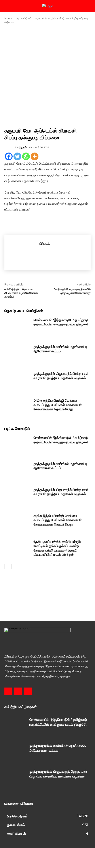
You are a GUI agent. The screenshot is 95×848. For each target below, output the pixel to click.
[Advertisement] (47, 75)
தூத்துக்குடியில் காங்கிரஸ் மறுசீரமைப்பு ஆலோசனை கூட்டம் (60, 349)
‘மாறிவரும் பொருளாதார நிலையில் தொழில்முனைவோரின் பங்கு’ (72, 290)
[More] (34, 156)
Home (8, 18)
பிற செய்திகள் (23, 18)
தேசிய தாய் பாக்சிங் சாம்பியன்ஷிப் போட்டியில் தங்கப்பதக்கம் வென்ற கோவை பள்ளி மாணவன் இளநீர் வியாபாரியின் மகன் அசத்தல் (57, 548)
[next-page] (14, 566)
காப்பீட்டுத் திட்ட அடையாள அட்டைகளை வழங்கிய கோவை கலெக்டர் (21, 292)
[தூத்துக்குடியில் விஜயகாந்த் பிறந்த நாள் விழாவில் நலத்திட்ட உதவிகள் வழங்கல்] (17, 380)
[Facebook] (9, 156)
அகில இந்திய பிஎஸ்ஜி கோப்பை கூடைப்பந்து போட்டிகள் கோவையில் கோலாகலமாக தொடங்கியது (58, 404)
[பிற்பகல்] (9, 147)
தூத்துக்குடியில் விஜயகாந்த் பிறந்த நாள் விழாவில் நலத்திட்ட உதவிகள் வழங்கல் (61, 375)
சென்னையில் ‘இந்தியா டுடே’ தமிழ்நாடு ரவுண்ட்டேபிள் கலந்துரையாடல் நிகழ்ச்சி (61, 322)
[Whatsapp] (26, 156)
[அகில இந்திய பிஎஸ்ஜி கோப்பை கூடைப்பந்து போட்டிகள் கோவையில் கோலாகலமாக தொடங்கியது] (17, 407)
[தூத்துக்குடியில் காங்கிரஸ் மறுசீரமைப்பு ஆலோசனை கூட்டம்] (17, 354)
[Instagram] (18, 691)
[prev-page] (7, 566)
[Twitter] (17, 156)
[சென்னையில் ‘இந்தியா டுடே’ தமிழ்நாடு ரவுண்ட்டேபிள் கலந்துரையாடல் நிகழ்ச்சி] (17, 327)
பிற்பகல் (23, 147)
